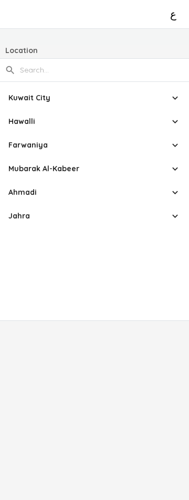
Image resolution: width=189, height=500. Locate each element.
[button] (94, 98)
